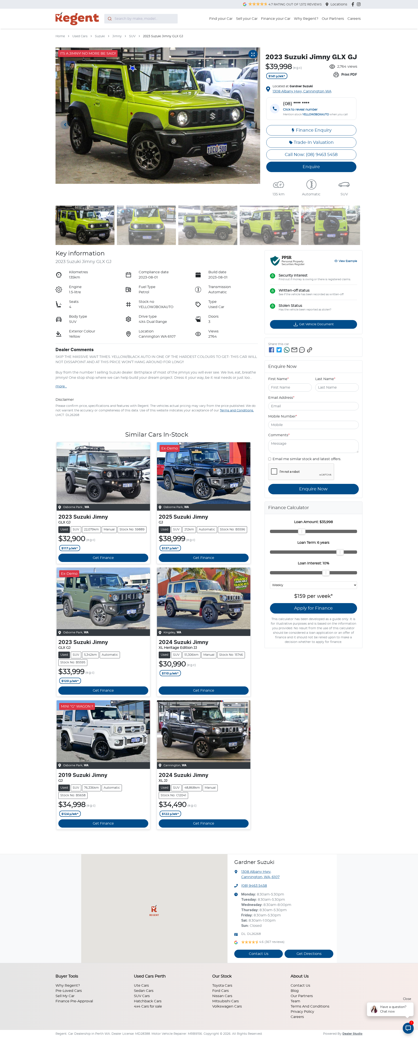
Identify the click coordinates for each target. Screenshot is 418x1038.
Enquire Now (313, 489)
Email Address (281, 397)
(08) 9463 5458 (254, 885)
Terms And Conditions (310, 1006)
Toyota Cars (222, 985)
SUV (132, 36)
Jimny (117, 36)
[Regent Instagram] (359, 4)
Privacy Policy (302, 1011)
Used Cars (80, 36)
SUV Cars (142, 996)
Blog (295, 991)
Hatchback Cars (148, 1001)
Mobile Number (282, 416)
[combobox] (141, 18)
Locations (338, 4)
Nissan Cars (222, 996)
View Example (348, 261)
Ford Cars (220, 991)
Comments (279, 435)
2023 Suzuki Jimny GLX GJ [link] (163, 36)
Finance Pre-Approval (74, 1001)
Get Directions (309, 954)
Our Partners (333, 18)
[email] (294, 350)
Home (60, 36)
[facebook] (271, 350)
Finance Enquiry (314, 130)
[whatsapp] (286, 350)
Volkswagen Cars (227, 1006)
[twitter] (279, 350)
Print (349, 74)
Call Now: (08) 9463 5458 (311, 155)
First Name (278, 379)
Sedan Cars (143, 991)
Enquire (311, 167)
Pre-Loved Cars (69, 991)
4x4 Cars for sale (148, 1006)
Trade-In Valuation (314, 142)
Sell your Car (247, 18)
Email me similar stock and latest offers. (307, 459)
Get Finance (103, 558)
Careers (354, 18)
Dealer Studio (352, 1033)
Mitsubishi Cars (225, 1001)
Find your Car (221, 18)
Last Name (325, 379)
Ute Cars (141, 985)
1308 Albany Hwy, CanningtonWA (302, 91)
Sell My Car (65, 996)
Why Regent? (306, 18)
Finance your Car (275, 18)
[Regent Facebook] (354, 4)
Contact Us (258, 954)
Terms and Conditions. (237, 410)
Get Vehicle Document (316, 324)
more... (61, 386)
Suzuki (100, 36)
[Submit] (109, 18)
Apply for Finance (313, 608)
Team (295, 1001)
